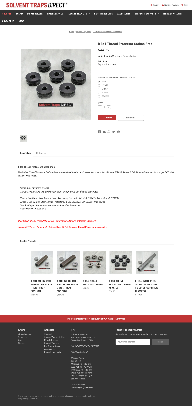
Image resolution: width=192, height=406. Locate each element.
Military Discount (172, 13)
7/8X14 (105, 93)
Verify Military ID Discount (28, 399)
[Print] (109, 132)
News (21, 21)
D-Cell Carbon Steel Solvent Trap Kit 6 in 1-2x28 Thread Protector (41, 286)
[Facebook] (99, 132)
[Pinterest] (118, 132)
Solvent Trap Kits (77, 13)
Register (175, 5)
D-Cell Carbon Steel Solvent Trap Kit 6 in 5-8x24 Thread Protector (67, 286)
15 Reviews (41, 153)
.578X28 (105, 96)
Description (25, 153)
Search (155, 5)
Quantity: (101, 102)
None (104, 82)
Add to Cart (42, 265)
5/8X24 (105, 89)
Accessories (123, 13)
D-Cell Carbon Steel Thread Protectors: (116, 77)
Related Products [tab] (28, 241)
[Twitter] (113, 132)
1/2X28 (105, 85)
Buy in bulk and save (107, 64)
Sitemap (21, 343)
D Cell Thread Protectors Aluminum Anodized (120, 284)
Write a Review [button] (129, 56)
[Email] (104, 132)
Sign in (167, 5)
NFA (39, 208)
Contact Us (8, 21)
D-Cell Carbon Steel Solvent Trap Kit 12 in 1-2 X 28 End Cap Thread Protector (146, 286)
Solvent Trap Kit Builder (29, 13)
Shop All (6, 13)
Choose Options (94, 265)
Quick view (42, 260)
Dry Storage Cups (103, 13)
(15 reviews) (117, 56)
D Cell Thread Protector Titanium (93, 283)
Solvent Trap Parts (145, 13)
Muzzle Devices (55, 13)
